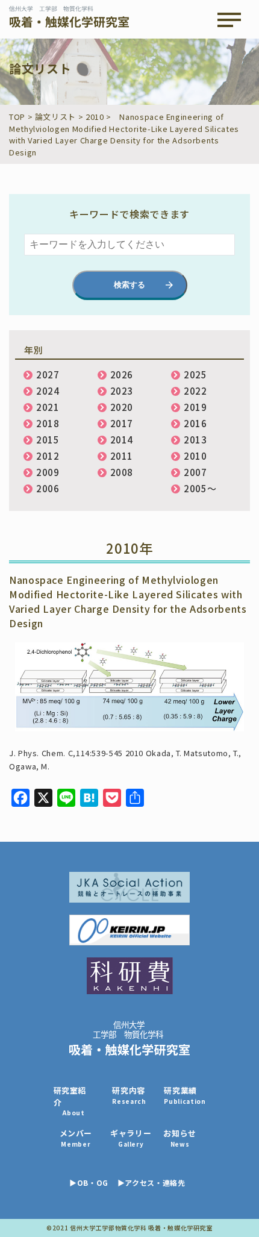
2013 (195, 439)
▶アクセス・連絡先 (151, 1182)
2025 (195, 374)
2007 (195, 472)
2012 (48, 455)
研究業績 (184, 1095)
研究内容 (129, 1095)
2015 (48, 439)
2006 (48, 488)
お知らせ (179, 1137)
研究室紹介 (70, 1101)
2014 (122, 439)
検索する (129, 284)
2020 (122, 407)
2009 (48, 472)
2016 (195, 423)
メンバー (76, 1137)
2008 (122, 472)
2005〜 (200, 488)
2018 (48, 423)
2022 (195, 390)
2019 (195, 407)
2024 (48, 390)
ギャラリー (130, 1137)
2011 (122, 455)
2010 (195, 455)
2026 (122, 374)
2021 (48, 407)
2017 (122, 423)
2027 (48, 374)
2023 (122, 390)
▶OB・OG (88, 1182)
